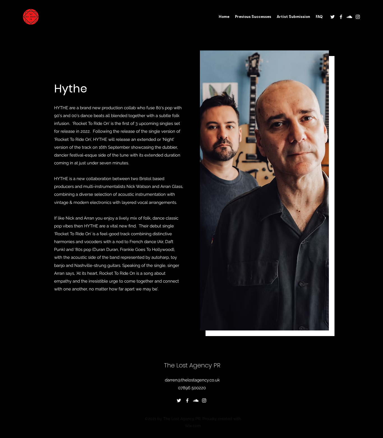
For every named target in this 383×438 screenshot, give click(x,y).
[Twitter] (332, 17)
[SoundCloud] (349, 17)
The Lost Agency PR (192, 365)
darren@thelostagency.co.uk (192, 380)
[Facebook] (341, 17)
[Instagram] (358, 17)
